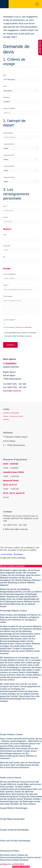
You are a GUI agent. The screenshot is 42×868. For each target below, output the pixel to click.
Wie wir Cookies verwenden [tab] (12, 566)
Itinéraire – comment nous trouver (13, 416)
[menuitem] (36, 4)
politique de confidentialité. (24, 327)
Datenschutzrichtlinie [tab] (9, 851)
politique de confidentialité (11, 413)
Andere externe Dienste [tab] (10, 777)
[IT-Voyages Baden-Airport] (17, 4)
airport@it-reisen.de (12, 390)
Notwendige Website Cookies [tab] (13, 610)
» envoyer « (10, 345)
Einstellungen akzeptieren (21, 867)
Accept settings (6, 554)
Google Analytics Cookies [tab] (11, 734)
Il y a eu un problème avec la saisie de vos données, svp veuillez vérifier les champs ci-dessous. (20, 334)
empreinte (6, 419)
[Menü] (36, 4)
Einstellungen (18, 554)
